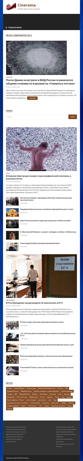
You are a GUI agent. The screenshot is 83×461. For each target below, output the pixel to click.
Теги (63, 397)
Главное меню (15, 27)
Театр (8, 173)
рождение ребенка (13, 406)
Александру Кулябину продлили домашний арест (40, 243)
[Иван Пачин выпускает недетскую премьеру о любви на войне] (12, 228)
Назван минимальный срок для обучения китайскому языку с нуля (47, 345)
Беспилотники (31, 388)
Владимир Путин (26, 391)
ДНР (16, 394)
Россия (42, 397)
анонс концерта (31, 400)
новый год (45, 403)
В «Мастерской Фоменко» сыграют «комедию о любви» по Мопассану (48, 232)
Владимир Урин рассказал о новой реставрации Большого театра (46, 209)
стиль (40, 406)
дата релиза (42, 400)
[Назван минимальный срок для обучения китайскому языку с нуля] (12, 352)
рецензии (71, 403)
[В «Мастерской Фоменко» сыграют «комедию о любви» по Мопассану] (12, 239)
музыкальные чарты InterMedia (17, 403)
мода (55, 400)
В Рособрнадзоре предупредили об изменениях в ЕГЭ (34, 302)
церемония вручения (58, 406)
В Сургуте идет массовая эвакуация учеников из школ (42, 322)
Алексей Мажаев (19, 388)
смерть (23, 406)
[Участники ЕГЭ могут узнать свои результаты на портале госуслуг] (12, 375)
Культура (9, 77)
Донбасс (35, 394)
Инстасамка (43, 394)
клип (49, 400)
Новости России (22, 397)
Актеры (9, 388)
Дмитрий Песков (24, 394)
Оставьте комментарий (13, 87)
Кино (60, 394)
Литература (10, 397)
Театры (57, 397)
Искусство (53, 394)
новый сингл (55, 403)
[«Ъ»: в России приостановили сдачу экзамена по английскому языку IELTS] (12, 340)
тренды (46, 406)
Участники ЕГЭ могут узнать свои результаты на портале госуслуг (46, 367)
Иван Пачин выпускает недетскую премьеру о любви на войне (45, 220)
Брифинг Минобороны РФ (46, 388)
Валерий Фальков (13, 391)
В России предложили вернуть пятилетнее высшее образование (46, 356)
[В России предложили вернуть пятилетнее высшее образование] (12, 363)
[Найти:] (41, 117)
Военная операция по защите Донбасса (46, 391)
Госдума (9, 394)
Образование (10, 300)
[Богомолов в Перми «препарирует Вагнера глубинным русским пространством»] (12, 205)
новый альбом (35, 403)
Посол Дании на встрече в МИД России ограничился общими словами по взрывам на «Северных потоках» (40, 81)
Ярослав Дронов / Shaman (15, 400)
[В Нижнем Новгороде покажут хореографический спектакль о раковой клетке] (41, 171)
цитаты (69, 406)
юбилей (9, 409)
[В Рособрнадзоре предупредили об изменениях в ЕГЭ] (41, 298)
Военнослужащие (67, 391)
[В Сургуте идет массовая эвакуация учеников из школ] (12, 329)
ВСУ (67, 388)
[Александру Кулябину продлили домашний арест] (12, 250)
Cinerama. (27, 5)
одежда (63, 403)
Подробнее (32, 98)
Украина (69, 397)
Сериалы (50, 397)
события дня (32, 406)
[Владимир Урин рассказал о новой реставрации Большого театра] (12, 216)
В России (60, 388)
